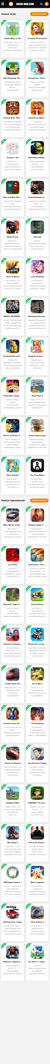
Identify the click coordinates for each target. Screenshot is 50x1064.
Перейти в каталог (39, 14)
